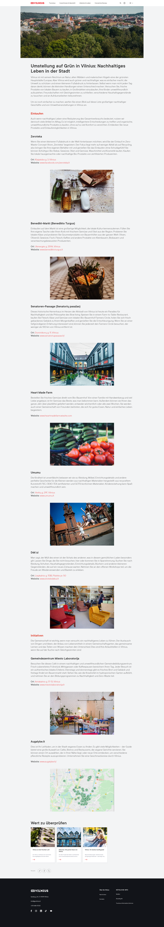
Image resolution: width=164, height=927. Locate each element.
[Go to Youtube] (51, 911)
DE (130, 3)
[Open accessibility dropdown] (124, 3)
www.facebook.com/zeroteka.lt (55, 162)
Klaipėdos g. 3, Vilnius (45, 159)
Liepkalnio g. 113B (43, 575)
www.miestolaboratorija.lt (52, 684)
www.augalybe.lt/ (48, 761)
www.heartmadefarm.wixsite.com (56, 415)
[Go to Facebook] (44, 871)
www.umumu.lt (47, 495)
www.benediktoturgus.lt (51, 249)
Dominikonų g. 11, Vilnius (47, 332)
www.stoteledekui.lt (49, 578)
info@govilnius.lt (36, 901)
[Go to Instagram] (36, 911)
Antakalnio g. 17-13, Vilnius (47, 681)
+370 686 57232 (35, 905)
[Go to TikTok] (46, 911)
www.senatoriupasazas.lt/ (52, 335)
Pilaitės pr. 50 (59, 575)
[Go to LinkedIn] (41, 911)
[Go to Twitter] (49, 871)
